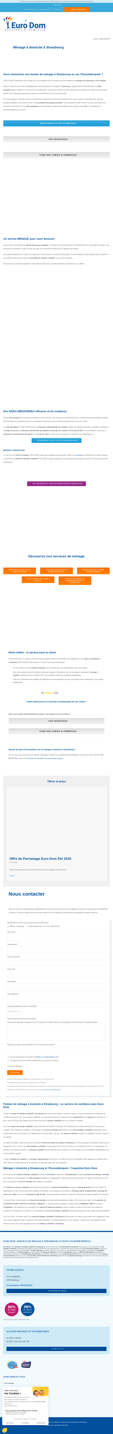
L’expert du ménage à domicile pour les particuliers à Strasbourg (66, 1422)
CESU (6, 1393)
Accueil (95, 39)
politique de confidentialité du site (46, 1057)
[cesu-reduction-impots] (25, 169)
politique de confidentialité (52, 1089)
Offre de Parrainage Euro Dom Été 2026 (56, 820)
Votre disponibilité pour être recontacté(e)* (22, 1006)
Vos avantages (9, 1383)
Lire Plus (12, 875)
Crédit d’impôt (9, 1388)
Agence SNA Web (62, 1425)
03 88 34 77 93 (57, 5)
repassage (78, 455)
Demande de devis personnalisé (15, 1402)
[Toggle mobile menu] (108, 26)
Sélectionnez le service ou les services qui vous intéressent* (27, 923)
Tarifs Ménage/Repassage (13, 1397)
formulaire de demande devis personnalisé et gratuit (45, 758)
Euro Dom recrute (10, 1407)
